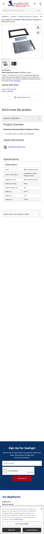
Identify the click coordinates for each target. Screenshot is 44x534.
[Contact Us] (40, 3)
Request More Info (23, 97)
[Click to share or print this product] (38, 27)
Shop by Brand (7, 504)
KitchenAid (13, 89)
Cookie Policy (18, 519)
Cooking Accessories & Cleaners (28, 16)
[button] (3, 3)
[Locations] (34, 3)
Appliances (5, 16)
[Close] (41, 509)
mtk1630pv (10, 91)
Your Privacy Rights (22, 524)
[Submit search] (38, 10)
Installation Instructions (16, 147)
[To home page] (18, 4)
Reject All (11, 530)
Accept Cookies (32, 530)
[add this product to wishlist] (38, 32)
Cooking (13, 16)
